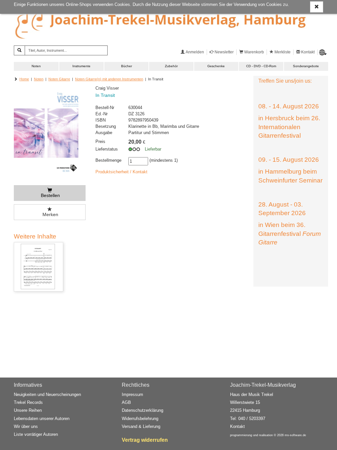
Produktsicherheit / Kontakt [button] (121, 171)
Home (24, 79)
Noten (36, 66)
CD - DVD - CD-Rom (261, 66)
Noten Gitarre (59, 79)
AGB (126, 402)
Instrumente (81, 66)
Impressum (132, 394)
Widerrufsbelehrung (140, 418)
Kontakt (237, 426)
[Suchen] (19, 50)
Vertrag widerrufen (145, 440)
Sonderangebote (306, 66)
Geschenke (216, 66)
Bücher (126, 66)
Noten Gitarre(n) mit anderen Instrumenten (109, 79)
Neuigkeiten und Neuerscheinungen (47, 394)
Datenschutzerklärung (142, 410)
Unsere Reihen (28, 410)
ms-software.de (295, 435)
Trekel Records (28, 402)
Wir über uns (26, 426)
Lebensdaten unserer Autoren (41, 418)
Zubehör (171, 66)
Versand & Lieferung (141, 426)
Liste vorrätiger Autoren (36, 434)
